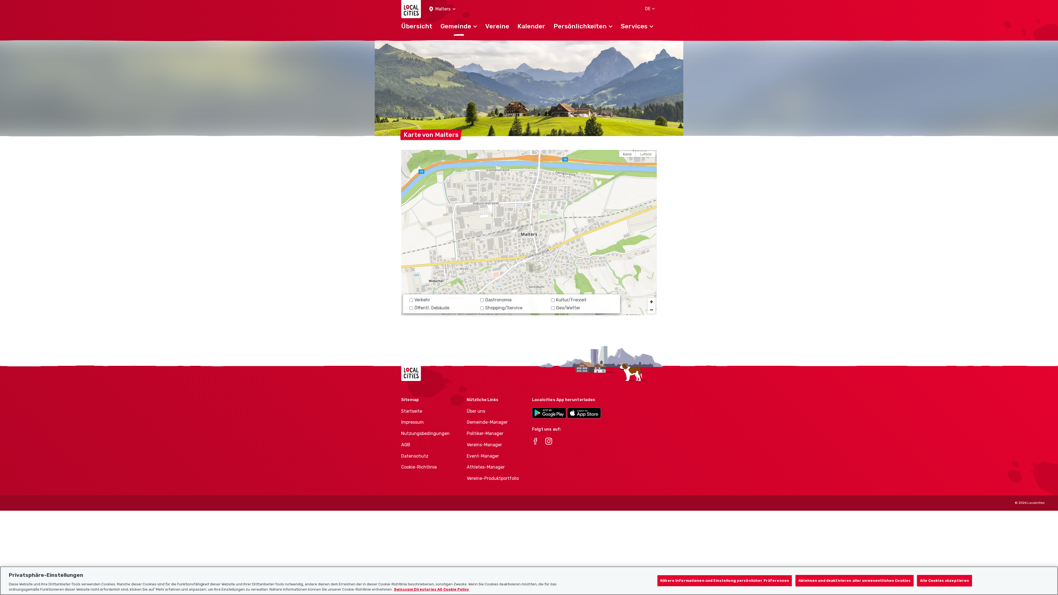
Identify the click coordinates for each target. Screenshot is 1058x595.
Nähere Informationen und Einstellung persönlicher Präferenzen (724, 580)
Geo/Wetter (568, 307)
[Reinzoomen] (651, 302)
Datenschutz (414, 456)
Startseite (411, 411)
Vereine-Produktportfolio (493, 478)
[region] (529, 232)
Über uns (476, 411)
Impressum (412, 422)
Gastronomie (498, 299)
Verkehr (422, 299)
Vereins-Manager (484, 444)
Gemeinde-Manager (487, 422)
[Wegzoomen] (651, 310)
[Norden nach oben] (651, 164)
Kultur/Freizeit (571, 299)
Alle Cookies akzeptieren (944, 580)
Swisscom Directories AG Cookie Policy (431, 589)
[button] (442, 9)
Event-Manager (483, 456)
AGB (405, 444)
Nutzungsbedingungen (425, 433)
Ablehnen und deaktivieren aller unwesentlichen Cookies (854, 580)
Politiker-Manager (485, 433)
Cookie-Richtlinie (419, 467)
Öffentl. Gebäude (431, 307)
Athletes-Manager (486, 467)
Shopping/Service (503, 307)
